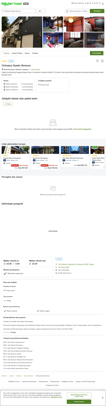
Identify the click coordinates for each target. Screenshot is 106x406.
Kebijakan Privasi (56, 397)
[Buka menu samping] (102, 3)
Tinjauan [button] (6, 53)
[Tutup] (102, 398)
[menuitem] (79, 3)
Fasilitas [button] (35, 53)
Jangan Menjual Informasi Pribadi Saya (78, 395)
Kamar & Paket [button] (17, 53)
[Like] (97, 60)
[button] (12, 4)
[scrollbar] (53, 159)
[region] (53, 398)
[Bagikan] (102, 61)
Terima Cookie (79, 401)
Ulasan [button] (27, 53)
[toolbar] (50, 11)
